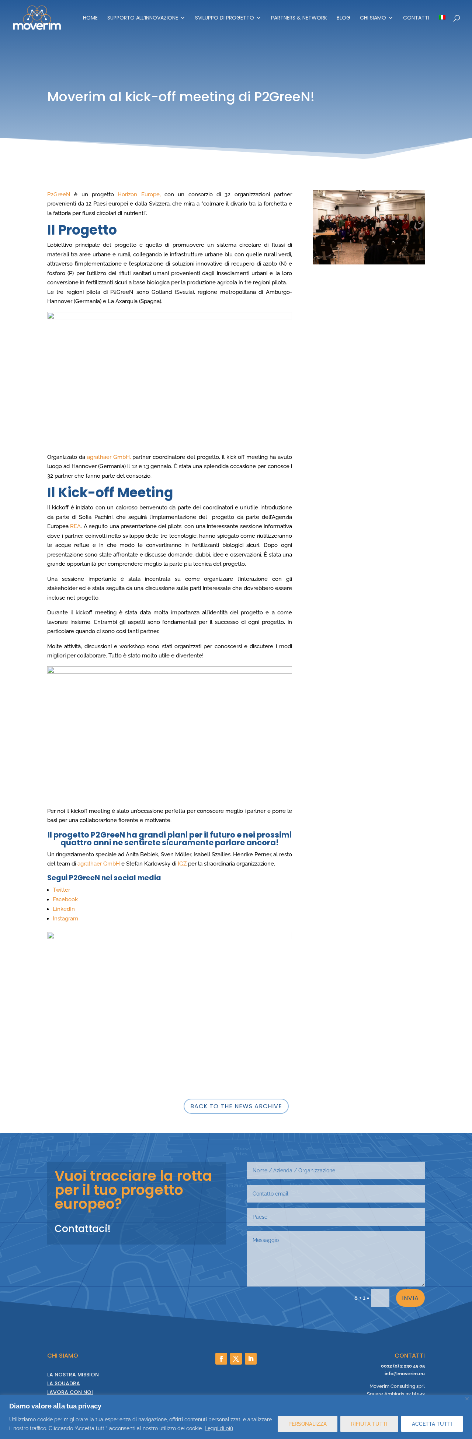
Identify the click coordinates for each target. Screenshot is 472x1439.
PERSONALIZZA (307, 1424)
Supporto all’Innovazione (142, 18)
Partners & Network (299, 18)
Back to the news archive (236, 1106)
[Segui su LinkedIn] (251, 1359)
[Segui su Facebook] (221, 1359)
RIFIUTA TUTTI (369, 1424)
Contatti (416, 18)
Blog (343, 18)
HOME (90, 18)
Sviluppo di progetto (224, 18)
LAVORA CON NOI (70, 1392)
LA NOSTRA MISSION (73, 1374)
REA (75, 526)
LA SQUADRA (63, 1383)
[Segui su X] (236, 1359)
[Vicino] (467, 1398)
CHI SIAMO (373, 18)
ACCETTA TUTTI (432, 1424)
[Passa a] (442, 25)
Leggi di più (219, 1428)
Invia (410, 1298)
